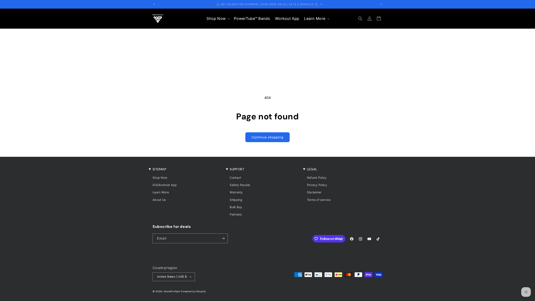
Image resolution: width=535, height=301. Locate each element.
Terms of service (319, 200)
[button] (217, 18)
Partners (236, 214)
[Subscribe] (223, 238)
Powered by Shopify (193, 291)
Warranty (236, 192)
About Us (159, 200)
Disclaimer (314, 192)
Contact (235, 177)
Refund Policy (317, 177)
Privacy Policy (317, 185)
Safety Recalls (240, 185)
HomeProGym (172, 291)
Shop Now (160, 177)
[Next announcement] (381, 4)
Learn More (161, 192)
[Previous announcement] (154, 4)
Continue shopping (267, 137)
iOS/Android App (165, 185)
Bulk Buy (236, 207)
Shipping (236, 200)
